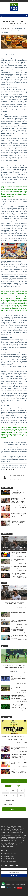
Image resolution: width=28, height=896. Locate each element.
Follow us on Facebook (9, 853)
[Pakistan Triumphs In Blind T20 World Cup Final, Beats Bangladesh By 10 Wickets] (14, 656)
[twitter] (12, 1)
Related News (7, 487)
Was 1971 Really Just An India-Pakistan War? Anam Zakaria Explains (18, 554)
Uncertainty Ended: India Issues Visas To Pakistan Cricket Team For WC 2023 (18, 706)
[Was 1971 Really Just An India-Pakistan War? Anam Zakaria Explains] (5, 554)
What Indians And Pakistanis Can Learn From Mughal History (18, 515)
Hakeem (12, 310)
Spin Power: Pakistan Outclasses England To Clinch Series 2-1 (19, 678)
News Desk (12, 671)
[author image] (4, 477)
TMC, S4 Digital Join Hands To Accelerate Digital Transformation (19, 748)
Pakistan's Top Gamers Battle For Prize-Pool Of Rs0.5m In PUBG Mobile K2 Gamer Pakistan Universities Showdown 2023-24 (14, 738)
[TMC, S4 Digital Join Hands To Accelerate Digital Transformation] (5, 749)
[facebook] (9, 1)
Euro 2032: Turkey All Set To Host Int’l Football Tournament (18, 687)
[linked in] (6, 469)
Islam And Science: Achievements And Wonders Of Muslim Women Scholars (18, 771)
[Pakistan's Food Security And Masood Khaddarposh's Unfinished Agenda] (5, 523)
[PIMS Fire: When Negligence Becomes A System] (5, 568)
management (16, 172)
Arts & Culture (4, 30)
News (4, 582)
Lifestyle (3, 32)
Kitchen (3, 164)
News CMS (13, 887)
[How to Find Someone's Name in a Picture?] (5, 764)
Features (14, 30)
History (20, 30)
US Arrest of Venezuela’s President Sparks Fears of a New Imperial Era (18, 492)
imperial (11, 82)
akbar (6, 465)
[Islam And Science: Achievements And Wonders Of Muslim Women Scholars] (5, 771)
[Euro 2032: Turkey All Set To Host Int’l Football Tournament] (5, 688)
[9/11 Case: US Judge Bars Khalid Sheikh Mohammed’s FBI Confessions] (14, 543)
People (6, 32)
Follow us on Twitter (9, 856)
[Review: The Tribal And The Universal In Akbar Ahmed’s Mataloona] (5, 508)
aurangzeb (11, 465)
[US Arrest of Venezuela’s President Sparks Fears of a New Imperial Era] (5, 492)
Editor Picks (7, 533)
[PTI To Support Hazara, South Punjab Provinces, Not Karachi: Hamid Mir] (5, 637)
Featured (10, 30)
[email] (13, 55)
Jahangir (24, 352)
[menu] (26, 15)
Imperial (13, 261)
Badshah (11, 148)
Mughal (3, 84)
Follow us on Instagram (9, 861)
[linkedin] (6, 55)
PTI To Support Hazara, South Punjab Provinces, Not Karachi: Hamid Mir (19, 637)
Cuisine (15, 87)
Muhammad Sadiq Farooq (7, 28)
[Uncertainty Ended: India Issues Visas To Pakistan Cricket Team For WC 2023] (5, 706)
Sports (4, 646)
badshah (16, 465)
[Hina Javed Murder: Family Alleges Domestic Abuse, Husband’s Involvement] (5, 575)
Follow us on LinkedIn (10, 858)
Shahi (5, 262)
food (9, 75)
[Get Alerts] (3, 883)
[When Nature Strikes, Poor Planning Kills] (5, 561)
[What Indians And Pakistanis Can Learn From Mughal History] (5, 515)
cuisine (11, 96)
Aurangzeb (6, 354)
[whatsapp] (12, 55)
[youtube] (14, 1)
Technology (6, 717)
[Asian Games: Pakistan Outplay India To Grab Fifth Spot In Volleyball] (5, 697)
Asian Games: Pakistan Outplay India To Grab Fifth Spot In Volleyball (18, 697)
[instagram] (17, 1)
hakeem (25, 269)
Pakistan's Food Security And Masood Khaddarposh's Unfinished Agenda (18, 522)
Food (17, 30)
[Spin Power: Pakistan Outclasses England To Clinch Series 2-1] (5, 678)
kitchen (12, 165)
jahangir (12, 467)
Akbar (20, 352)
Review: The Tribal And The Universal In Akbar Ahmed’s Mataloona (18, 507)
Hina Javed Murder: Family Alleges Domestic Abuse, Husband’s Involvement (18, 575)
